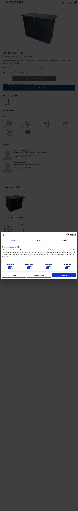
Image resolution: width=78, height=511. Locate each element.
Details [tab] (39, 240)
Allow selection (39, 275)
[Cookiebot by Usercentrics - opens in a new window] (67, 234)
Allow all (64, 275)
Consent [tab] (13, 240)
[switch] (29, 267)
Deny (14, 275)
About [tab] (64, 240)
